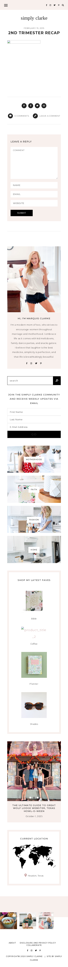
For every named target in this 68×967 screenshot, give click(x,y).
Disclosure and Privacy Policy (38, 943)
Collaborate (34, 945)
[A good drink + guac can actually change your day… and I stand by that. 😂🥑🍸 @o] (8, 920)
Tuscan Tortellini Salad (35, 805)
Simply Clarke (34, 18)
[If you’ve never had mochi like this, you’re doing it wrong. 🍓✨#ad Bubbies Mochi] (27, 920)
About (12, 943)
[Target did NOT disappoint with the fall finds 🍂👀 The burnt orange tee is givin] (47, 920)
